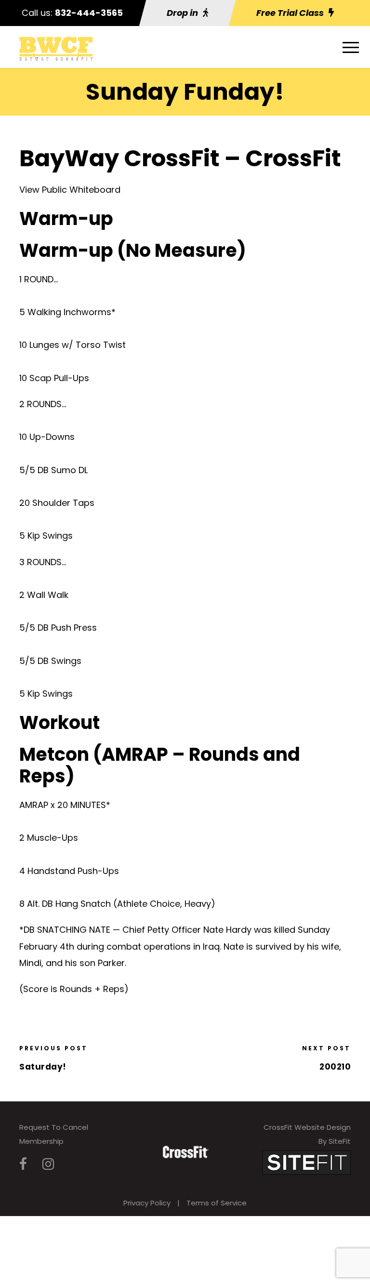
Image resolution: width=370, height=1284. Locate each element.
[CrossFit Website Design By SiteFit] (306, 1162)
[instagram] (48, 1164)
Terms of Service (216, 1203)
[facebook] (23, 1164)
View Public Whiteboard (69, 190)
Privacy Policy (147, 1203)
